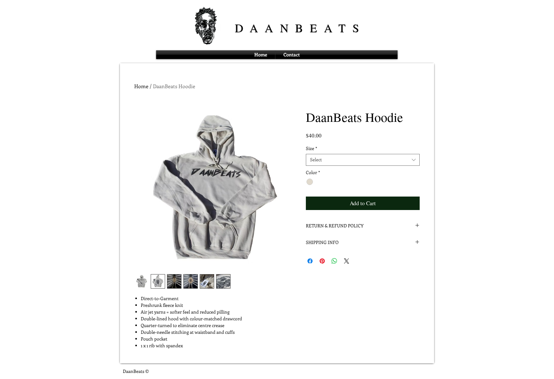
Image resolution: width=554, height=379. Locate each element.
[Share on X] (346, 261)
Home (141, 86)
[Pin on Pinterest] (322, 261)
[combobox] (363, 159)
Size (311, 148)
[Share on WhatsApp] (334, 261)
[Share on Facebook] (310, 261)
